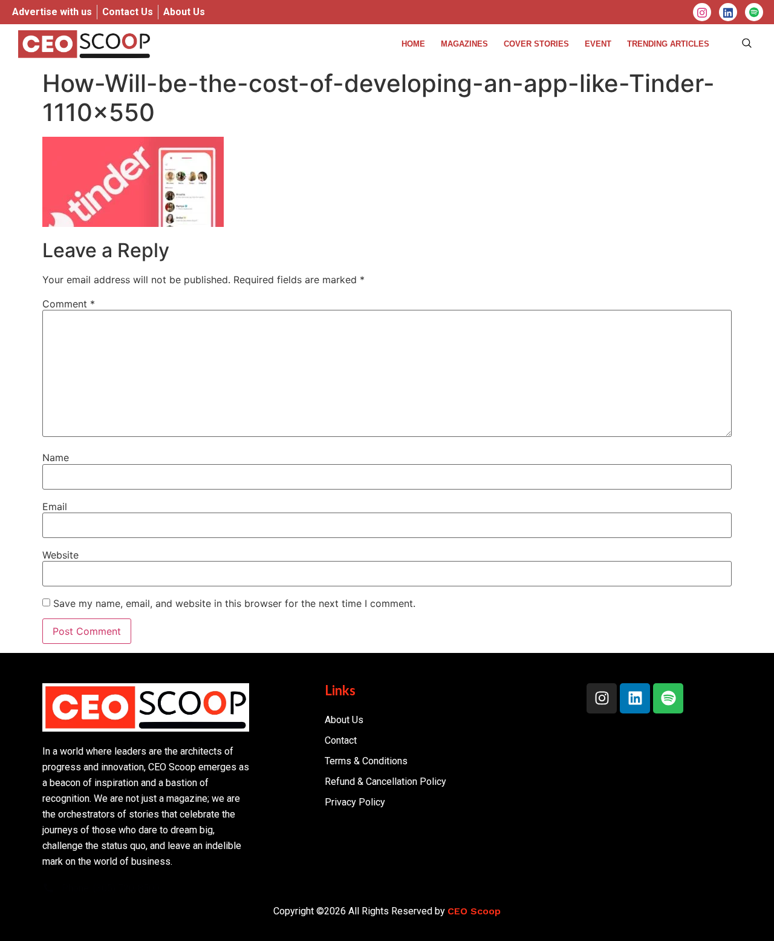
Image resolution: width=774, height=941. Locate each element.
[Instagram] (702, 12)
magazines (464, 43)
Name (55, 457)
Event (598, 43)
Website (60, 555)
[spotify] (754, 12)
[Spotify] (668, 698)
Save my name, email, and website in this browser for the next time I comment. (234, 603)
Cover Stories (536, 43)
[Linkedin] (635, 698)
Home (413, 43)
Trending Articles (668, 43)
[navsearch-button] (747, 44)
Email (54, 506)
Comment (68, 304)
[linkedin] (728, 12)
